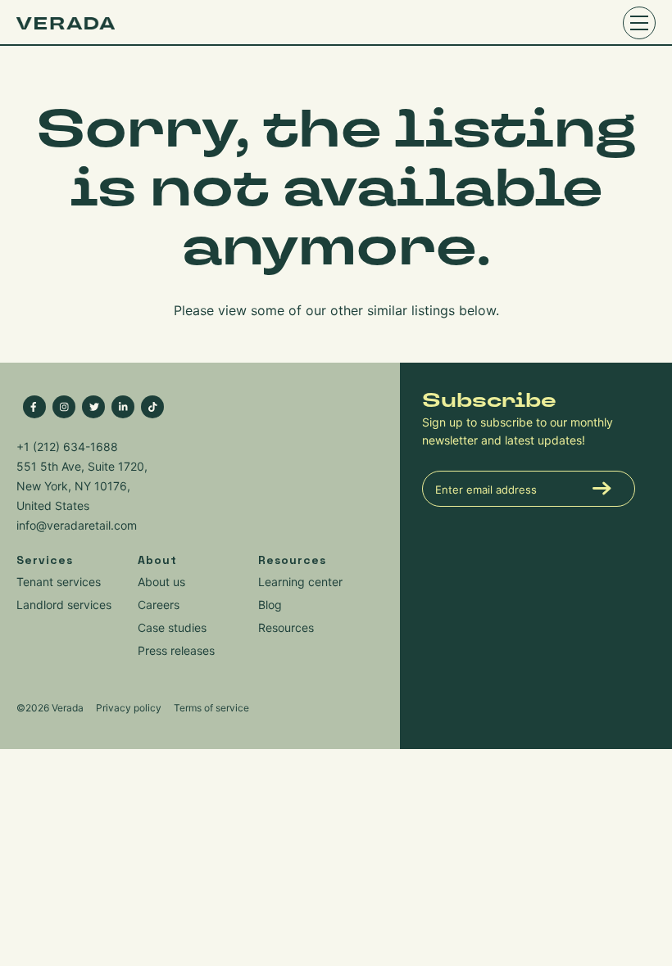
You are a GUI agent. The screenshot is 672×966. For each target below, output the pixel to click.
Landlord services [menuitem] (63, 605)
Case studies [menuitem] (172, 627)
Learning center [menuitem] (300, 582)
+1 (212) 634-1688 (67, 447)
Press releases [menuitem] (176, 650)
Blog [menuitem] (270, 605)
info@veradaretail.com (76, 525)
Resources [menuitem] (286, 627)
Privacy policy (128, 708)
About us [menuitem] (161, 582)
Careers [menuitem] (158, 605)
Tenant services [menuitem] (58, 582)
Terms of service (211, 708)
